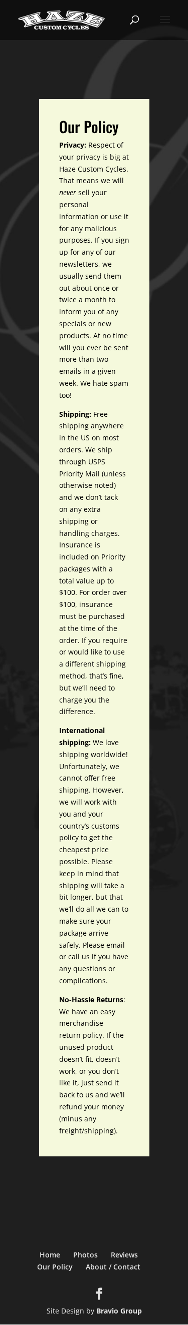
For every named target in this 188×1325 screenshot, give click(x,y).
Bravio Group (119, 1310)
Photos (85, 1254)
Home (50, 1254)
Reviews (124, 1254)
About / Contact (113, 1266)
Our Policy (55, 1266)
